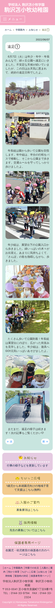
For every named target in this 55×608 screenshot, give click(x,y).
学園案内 (20, 29)
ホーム (8, 29)
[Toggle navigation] (12, 19)
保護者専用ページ (40, 576)
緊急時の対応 (21, 576)
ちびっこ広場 (29, 571)
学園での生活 (32, 568)
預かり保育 (13, 571)
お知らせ (33, 29)
